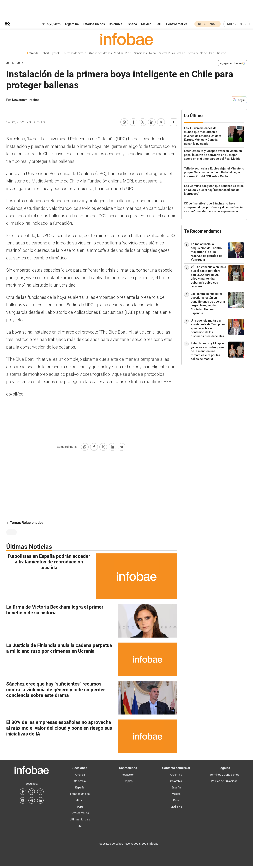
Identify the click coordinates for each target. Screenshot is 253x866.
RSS (79, 825)
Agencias (13, 63)
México (146, 24)
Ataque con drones (100, 53)
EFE (11, 532)
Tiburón (221, 53)
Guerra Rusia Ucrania (172, 53)
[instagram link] (40, 791)
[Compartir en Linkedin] (152, 122)
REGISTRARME (207, 24)
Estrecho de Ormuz (74, 53)
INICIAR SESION (236, 24)
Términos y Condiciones (224, 774)
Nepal (152, 53)
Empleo (128, 781)
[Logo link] (126, 39)
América (80, 774)
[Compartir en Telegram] (161, 122)
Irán (211, 53)
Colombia (115, 24)
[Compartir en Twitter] (142, 122)
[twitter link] (31, 791)
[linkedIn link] (40, 800)
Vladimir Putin (123, 53)
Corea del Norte (197, 53)
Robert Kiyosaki (50, 53)
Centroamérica (177, 24)
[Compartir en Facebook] (133, 122)
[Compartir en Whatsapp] (124, 122)
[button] (7, 24)
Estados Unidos (94, 24)
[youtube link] (23, 800)
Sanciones (140, 53)
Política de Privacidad (224, 781)
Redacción (127, 774)
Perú (158, 24)
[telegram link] (31, 800)
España (131, 24)
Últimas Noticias (80, 819)
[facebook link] (23, 791)
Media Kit (176, 806)
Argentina (72, 24)
